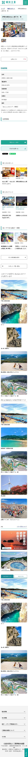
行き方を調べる (14, 148)
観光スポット (11, 8)
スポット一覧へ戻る (14, 266)
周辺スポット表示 (14, 142)
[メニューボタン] (25, 2)
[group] (8, 177)
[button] (26, 29)
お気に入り (17, 59)
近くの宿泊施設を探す (14, 257)
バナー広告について (22, 526)
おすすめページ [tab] (7, 576)
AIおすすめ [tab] (20, 576)
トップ (3, 8)
